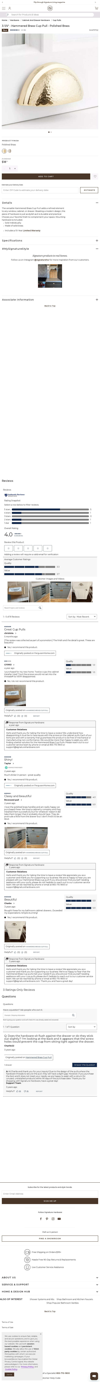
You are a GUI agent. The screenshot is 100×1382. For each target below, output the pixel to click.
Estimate (89, 190)
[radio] (4, 151)
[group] (49, 2)
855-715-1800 (57, 2)
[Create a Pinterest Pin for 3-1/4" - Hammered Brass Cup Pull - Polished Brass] (5, 30)
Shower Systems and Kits (42, 1299)
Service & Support (15, 1284)
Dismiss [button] (9, 1374)
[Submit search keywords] (7, 14)
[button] (40, 1334)
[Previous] (2, 2)
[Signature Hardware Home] (50, 8)
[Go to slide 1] (49, 132)
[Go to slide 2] (51, 132)
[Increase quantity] (15, 169)
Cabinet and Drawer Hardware (36, 20)
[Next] (96, 2)
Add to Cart (46, 176)
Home (4, 20)
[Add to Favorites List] (95, 176)
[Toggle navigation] (5, 8)
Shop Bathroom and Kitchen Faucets (75, 1299)
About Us (9, 1277)
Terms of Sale (7, 1327)
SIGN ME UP (50, 1201)
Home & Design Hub (16, 1291)
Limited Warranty (31, 230)
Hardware (14, 20)
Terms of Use (7, 1322)
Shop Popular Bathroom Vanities (63, 1303)
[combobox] (50, 15)
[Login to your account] (9, 8)
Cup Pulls (57, 20)
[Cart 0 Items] (96, 8)
